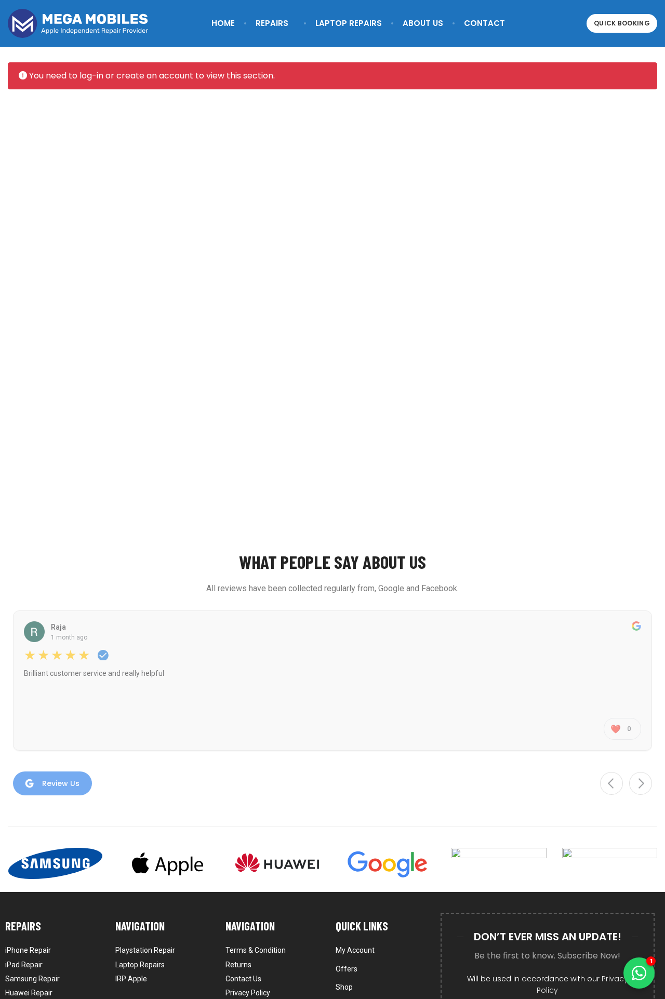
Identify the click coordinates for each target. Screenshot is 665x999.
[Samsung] (55, 863)
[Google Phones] (387, 863)
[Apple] (166, 863)
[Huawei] (277, 863)
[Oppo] (498, 863)
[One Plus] (609, 863)
